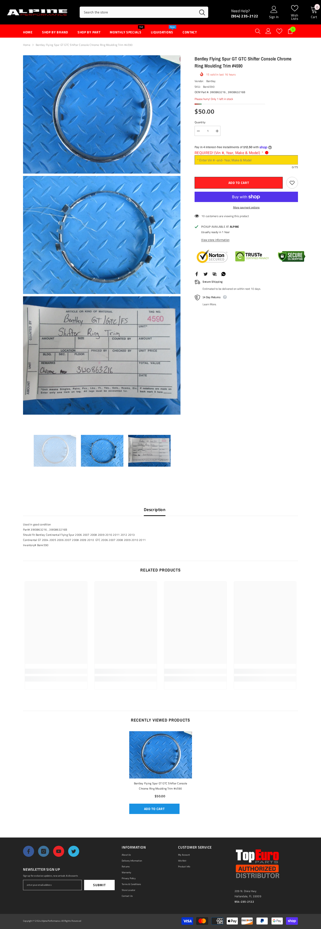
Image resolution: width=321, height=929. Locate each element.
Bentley (211, 81)
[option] (54, 450)
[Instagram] (43, 851)
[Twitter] (206, 273)
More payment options (246, 207)
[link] (56, 671)
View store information (215, 240)
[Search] (144, 12)
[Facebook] (197, 273)
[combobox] (138, 12)
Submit (99, 884)
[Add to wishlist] (292, 183)
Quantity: (200, 122)
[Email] (214, 273)
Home (26, 45)
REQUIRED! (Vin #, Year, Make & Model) (229, 152)
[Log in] (268, 31)
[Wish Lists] (279, 31)
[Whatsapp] (223, 273)
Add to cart (238, 182)
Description (154, 509)
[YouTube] (58, 851)
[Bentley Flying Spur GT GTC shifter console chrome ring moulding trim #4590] (160, 754)
